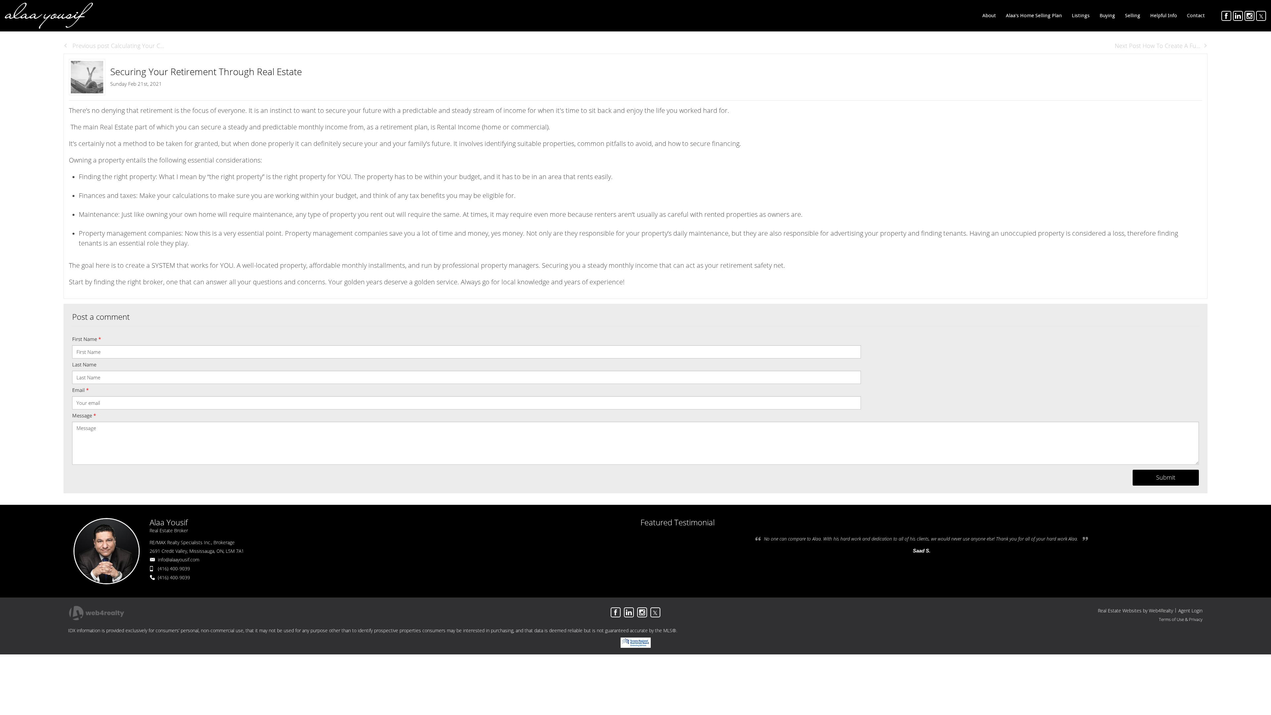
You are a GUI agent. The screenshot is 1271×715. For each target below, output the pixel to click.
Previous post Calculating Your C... (117, 46)
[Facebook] (1226, 16)
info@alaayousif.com (178, 559)
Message (84, 415)
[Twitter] (1261, 16)
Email (80, 390)
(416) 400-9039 (174, 568)
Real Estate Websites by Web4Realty (1135, 610)
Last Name (84, 364)
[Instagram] (1249, 16)
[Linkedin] (1238, 16)
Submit (1165, 477)
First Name (86, 339)
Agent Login (1190, 610)
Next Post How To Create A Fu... (1157, 46)
